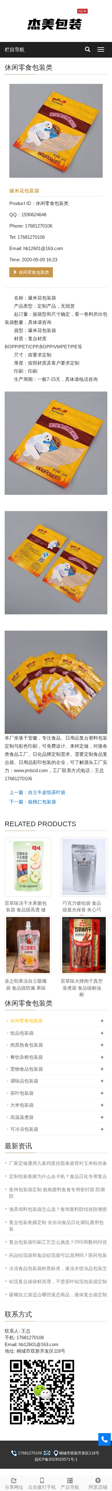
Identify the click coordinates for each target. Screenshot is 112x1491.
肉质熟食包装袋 (26, 1045)
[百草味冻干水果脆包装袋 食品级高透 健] (28, 866)
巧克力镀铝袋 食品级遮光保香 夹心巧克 (82, 909)
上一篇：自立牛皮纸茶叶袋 (37, 792)
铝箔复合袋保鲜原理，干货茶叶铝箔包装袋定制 (58, 1281)
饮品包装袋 (22, 1033)
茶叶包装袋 (22, 1093)
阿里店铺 (98, 1487)
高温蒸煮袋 (22, 1117)
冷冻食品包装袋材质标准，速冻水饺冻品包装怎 (58, 1268)
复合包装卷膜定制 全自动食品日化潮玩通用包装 (56, 1226)
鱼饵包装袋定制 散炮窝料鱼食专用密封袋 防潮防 (57, 1193)
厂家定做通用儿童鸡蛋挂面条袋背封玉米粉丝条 (58, 1163)
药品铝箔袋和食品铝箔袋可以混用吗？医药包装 (58, 1255)
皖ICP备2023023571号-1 (56, 1459)
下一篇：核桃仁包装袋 (32, 801)
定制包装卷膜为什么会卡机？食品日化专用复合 (58, 1176)
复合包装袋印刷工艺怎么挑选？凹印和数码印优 (58, 1242)
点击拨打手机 (42, 1487)
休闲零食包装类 (33, 272)
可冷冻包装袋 (24, 1129)
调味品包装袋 (24, 1081)
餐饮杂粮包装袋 (26, 1057)
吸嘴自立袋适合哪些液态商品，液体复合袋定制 (58, 1294)
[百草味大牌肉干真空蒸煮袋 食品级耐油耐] (84, 945)
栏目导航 (15, 49)
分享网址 (14, 1487)
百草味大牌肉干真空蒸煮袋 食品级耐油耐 (82, 987)
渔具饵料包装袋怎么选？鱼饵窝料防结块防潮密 (58, 1209)
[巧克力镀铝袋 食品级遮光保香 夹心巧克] (84, 866)
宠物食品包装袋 (26, 1069)
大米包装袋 (22, 1105)
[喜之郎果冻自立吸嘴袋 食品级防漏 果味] (28, 945)
